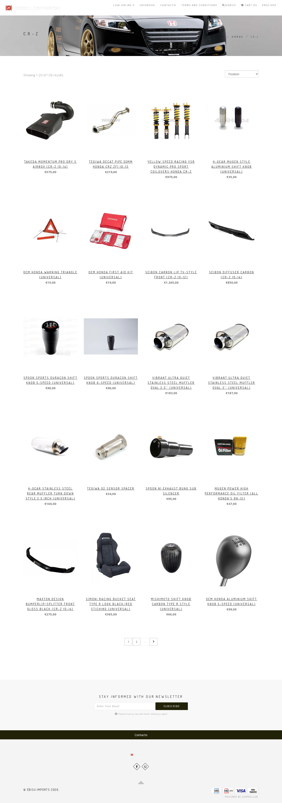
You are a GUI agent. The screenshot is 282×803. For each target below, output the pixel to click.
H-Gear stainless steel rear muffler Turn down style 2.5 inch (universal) (50, 493)
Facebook (147, 5)
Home (220, 36)
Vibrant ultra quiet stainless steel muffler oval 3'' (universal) (231, 383)
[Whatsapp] (145, 766)
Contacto (168, 5)
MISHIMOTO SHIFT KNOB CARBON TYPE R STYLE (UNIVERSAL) (171, 604)
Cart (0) (250, 5)
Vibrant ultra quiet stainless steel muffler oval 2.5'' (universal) (171, 383)
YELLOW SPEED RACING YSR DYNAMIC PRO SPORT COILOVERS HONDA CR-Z (171, 167)
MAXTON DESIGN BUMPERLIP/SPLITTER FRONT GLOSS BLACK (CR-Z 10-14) (50, 604)
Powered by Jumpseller (241, 796)
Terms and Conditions (199, 5)
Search (230, 5)
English (268, 5)
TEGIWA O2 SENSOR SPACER (110, 488)
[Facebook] (136, 766)
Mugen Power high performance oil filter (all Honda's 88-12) (231, 493)
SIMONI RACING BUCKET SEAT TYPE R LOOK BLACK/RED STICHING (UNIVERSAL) (111, 604)
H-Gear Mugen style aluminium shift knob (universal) (231, 167)
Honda (237, 36)
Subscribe (172, 706)
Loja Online (123, 5)
